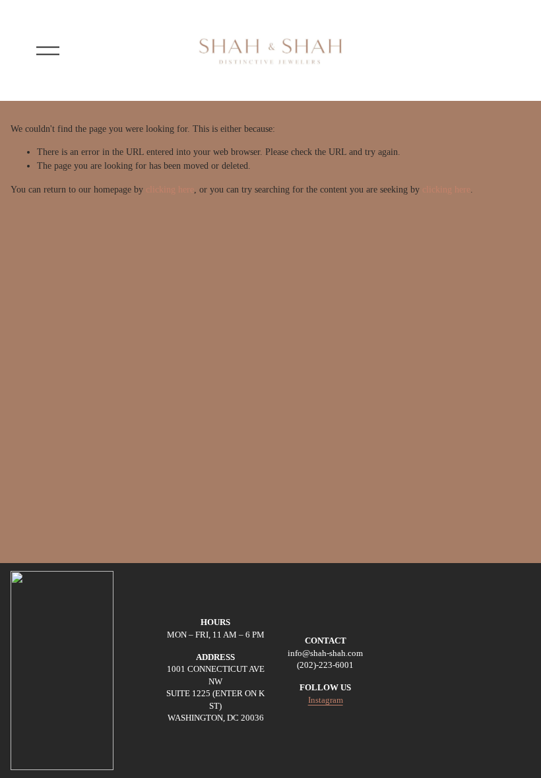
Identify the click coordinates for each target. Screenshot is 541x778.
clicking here (170, 189)
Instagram (325, 700)
